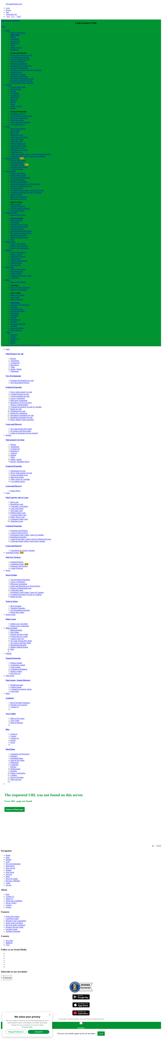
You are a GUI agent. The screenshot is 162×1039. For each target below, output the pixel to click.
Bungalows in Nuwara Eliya (21, 66)
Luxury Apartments (17, 62)
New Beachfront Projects (19, 383)
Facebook (9, 345)
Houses (13, 37)
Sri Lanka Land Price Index (20, 233)
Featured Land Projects (19, 167)
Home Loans (10, 242)
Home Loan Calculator (19, 246)
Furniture (13, 307)
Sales (3, 21)
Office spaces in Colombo (20, 122)
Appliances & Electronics (20, 305)
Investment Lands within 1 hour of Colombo (27, 190)
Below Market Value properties (22, 83)
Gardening (14, 315)
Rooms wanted (16, 263)
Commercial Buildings (18, 261)
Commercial (15, 41)
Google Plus (24, 345)
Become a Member (13, 881)
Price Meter (14, 222)
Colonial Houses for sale (19, 57)
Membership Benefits (18, 235)
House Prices (15, 491)
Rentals (8, 21)
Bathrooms (14, 313)
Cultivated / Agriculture (19, 137)
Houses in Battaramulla (19, 68)
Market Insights (11, 213)
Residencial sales (16, 685)
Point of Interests (16, 299)
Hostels (13, 102)
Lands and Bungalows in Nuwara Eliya (25, 184)
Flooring (13, 322)
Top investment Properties (20, 178)
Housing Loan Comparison (16, 921)
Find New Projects (13, 557)
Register (8, 10)
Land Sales (14, 278)
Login (8, 8)
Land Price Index (12, 919)
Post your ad (10, 868)
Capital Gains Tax (17, 229)
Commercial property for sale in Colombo (26, 70)
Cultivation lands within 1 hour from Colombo (27, 156)
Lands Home (15, 131)
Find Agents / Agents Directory (18, 680)
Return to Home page (14, 809)
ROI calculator (15, 204)
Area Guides (11, 714)
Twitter (16, 345)
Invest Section (11, 575)
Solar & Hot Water (17, 311)
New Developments (13, 376)
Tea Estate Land (16, 141)
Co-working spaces (17, 124)
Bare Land (14, 133)
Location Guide (11, 929)
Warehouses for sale (17, 74)
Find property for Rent (15, 440)
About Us (9, 899)
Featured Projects (16, 163)
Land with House (16, 139)
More (8, 280)
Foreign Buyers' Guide (19, 227)
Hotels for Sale (16, 72)
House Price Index (17, 211)
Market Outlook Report (19, 237)
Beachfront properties (18, 199)
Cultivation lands (16, 188)
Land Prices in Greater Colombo (22, 550)
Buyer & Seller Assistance (20, 287)
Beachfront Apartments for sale (22, 79)
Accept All (38, 1032)
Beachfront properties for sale (21, 81)
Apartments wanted (17, 257)
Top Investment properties (20, 209)
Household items (16, 309)
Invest (17, 21)
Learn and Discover (14, 424)
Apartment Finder (15, 158)
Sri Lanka (9, 941)
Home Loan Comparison (19, 248)
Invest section (11, 171)
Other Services (15, 330)
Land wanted (15, 259)
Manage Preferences (16, 1032)
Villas (12, 45)
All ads (9, 885)
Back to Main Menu (17, 33)
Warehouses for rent (17, 114)
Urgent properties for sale (19, 59)
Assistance (10, 698)
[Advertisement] (76, 827)
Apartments (14, 39)
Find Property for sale (14, 354)
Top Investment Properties (20, 580)
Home (8, 855)
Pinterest (32, 345)
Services (9, 874)
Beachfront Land (16, 135)
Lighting (13, 326)
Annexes (13, 100)
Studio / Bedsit (15, 48)
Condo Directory (16, 169)
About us (13, 335)
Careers (13, 337)
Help (7, 12)
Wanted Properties (13, 658)
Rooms (13, 108)
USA (8, 945)
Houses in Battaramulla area (20, 186)
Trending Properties (17, 206)
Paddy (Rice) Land (17, 148)
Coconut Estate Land (18, 146)
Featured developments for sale (22, 381)
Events (13, 341)
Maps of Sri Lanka (17, 295)
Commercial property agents (21, 276)
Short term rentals (17, 120)
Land (13, 21)
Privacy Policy (11, 903)
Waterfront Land (16, 152)
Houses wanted (16, 254)
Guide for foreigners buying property (24, 433)
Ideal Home (15, 303)
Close (3, 27)
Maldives (9, 943)
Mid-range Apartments (18, 64)
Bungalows (14, 43)
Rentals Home (15, 89)
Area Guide (14, 297)
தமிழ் (19, 16)
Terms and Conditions (14, 901)
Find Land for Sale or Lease (17, 498)
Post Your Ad (12, 14)
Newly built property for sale (21, 55)
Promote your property (18, 290)
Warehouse (14, 50)
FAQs (12, 343)
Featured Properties (14, 387)
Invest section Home (18, 175)
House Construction (17, 324)
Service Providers (17, 328)
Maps (8, 877)
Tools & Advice (12, 601)
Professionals (15, 320)
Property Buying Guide (19, 225)
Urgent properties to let (19, 118)
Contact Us (14, 339)
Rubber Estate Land (17, 144)
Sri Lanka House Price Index (21, 231)
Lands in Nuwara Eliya (19, 533)
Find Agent (10, 267)
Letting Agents (15, 274)
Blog (12, 240)
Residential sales (16, 271)
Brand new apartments (18, 76)
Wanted (8, 250)
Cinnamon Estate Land (19, 150)
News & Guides (12, 879)
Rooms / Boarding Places (19, 462)
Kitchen (13, 318)
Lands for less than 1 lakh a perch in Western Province (30, 154)
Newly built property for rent (21, 116)
